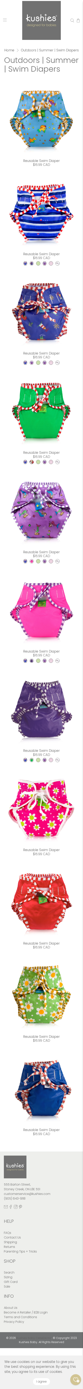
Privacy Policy (14, 1322)
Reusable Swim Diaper (41, 160)
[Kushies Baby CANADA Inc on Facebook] (11, 1207)
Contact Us (12, 1237)
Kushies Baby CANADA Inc (34, 1338)
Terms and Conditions (20, 1317)
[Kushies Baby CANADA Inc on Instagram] (16, 1207)
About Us (10, 1307)
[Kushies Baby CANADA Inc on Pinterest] (20, 1207)
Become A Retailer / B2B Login (26, 1312)
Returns (9, 1247)
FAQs (7, 1233)
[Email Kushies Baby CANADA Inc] (6, 1207)
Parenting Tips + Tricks (20, 1251)
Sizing (8, 1277)
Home (9, 50)
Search (9, 1272)
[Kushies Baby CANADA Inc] (41, 20)
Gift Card (11, 1282)
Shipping (10, 1242)
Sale (7, 1286)
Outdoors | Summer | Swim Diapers (50, 50)
